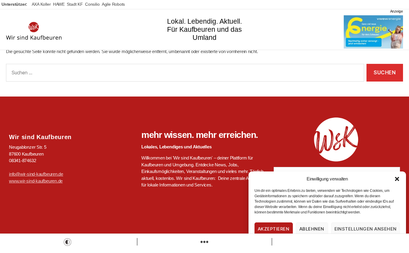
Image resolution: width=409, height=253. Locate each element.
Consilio (92, 4)
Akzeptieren (274, 229)
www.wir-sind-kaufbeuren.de (36, 180)
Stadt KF (75, 4)
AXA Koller (41, 4)
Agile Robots (113, 4)
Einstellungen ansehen (365, 229)
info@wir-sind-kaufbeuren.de (36, 174)
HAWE (59, 4)
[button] (397, 179)
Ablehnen (311, 229)
